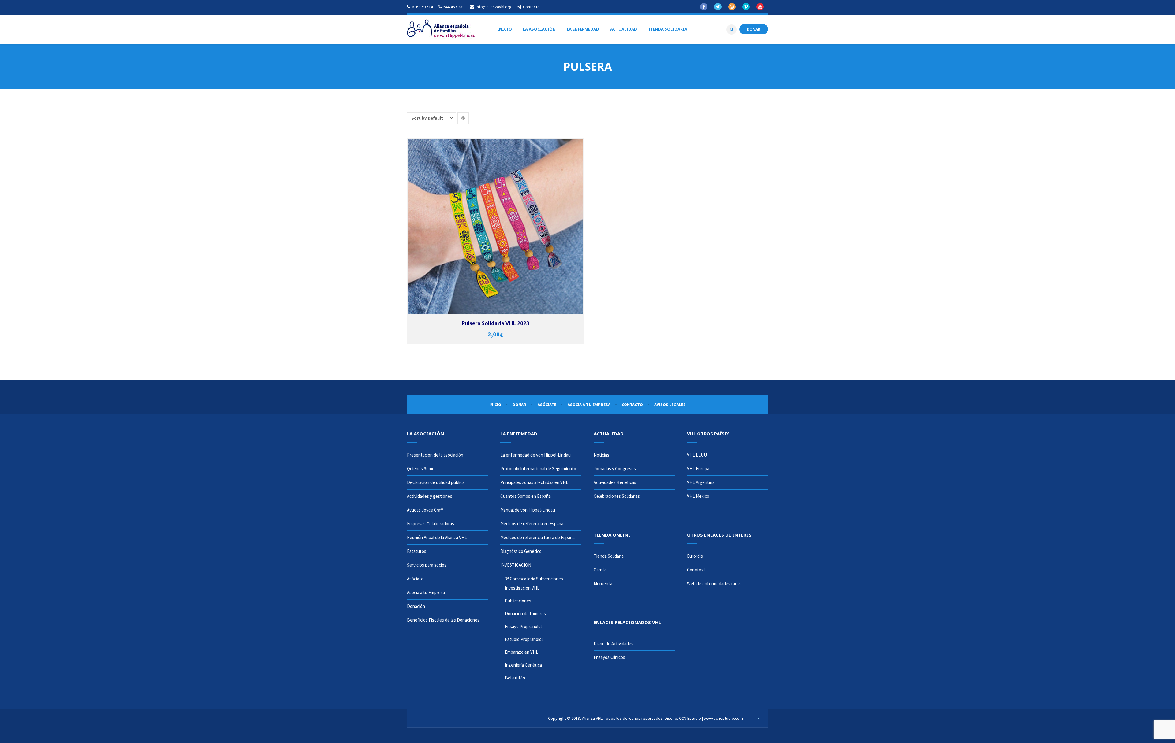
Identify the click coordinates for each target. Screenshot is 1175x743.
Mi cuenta (603, 583)
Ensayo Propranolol (523, 626)
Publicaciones (518, 601)
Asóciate (547, 404)
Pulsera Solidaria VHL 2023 (495, 323)
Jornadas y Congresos (615, 468)
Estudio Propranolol (524, 639)
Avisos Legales (670, 404)
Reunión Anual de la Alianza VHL (437, 537)
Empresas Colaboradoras (430, 524)
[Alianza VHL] (441, 29)
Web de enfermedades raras (714, 583)
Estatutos (416, 551)
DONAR (753, 29)
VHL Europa (698, 468)
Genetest (696, 570)
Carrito (600, 570)
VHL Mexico (698, 496)
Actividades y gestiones (429, 496)
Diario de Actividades (613, 643)
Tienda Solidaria (609, 556)
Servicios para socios (426, 565)
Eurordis (695, 556)
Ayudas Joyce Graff (425, 510)
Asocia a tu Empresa (589, 404)
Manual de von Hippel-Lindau (527, 510)
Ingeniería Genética (523, 665)
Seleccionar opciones (523, 223)
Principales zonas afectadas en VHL (534, 482)
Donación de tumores (525, 613)
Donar (519, 404)
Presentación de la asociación (435, 455)
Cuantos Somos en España (525, 496)
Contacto (632, 404)
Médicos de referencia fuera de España (537, 537)
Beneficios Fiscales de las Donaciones (443, 620)
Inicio (495, 404)
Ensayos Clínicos (609, 657)
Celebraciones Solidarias (617, 496)
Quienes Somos (422, 468)
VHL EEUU (697, 455)
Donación (416, 606)
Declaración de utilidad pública (435, 482)
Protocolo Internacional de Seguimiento (538, 468)
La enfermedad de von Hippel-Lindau (535, 455)
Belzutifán (515, 678)
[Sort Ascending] (463, 118)
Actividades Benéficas (615, 482)
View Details (523, 230)
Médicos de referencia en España (531, 524)
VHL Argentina (700, 482)
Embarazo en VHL (521, 652)
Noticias (601, 455)
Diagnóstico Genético (521, 551)
